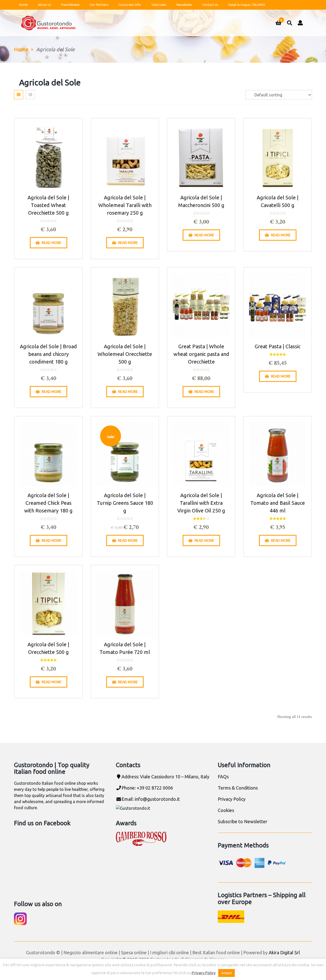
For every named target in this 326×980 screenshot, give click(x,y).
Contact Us (210, 4)
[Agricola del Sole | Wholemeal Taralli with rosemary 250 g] (124, 156)
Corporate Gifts (129, 4)
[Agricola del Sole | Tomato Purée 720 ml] (124, 603)
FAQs (223, 776)
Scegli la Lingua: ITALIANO (246, 4)
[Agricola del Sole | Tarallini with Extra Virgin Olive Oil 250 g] (201, 454)
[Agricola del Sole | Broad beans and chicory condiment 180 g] (48, 305)
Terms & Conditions (238, 787)
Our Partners (99, 4)
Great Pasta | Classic (278, 346)
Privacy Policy (232, 799)
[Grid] (18, 94)
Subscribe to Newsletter (242, 821)
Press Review (70, 4)
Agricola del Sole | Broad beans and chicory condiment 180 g (48, 354)
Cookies (226, 810)
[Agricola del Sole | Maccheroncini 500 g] (201, 156)
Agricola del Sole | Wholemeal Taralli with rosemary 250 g (125, 205)
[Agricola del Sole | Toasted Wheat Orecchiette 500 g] (48, 156)
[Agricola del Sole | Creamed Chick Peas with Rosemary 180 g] (48, 454)
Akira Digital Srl (284, 952)
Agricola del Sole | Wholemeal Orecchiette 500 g (125, 354)
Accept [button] (226, 973)
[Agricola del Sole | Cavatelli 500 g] (277, 156)
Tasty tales (158, 4)
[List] (30, 94)
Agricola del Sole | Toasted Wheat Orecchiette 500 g (48, 205)
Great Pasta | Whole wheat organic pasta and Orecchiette (201, 354)
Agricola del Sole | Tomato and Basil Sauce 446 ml (277, 502)
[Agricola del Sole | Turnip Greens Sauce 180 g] (124, 454)
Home (23, 4)
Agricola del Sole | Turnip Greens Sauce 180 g (125, 502)
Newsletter (184, 4)
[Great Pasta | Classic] (277, 305)
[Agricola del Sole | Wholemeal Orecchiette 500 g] (124, 305)
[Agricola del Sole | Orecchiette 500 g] (48, 603)
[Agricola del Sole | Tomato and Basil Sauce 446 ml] (277, 454)
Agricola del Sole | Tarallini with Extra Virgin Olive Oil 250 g (201, 502)
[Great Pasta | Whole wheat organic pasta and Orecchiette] (201, 305)
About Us (44, 4)
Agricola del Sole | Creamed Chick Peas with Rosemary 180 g (48, 502)
